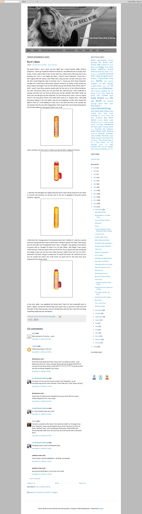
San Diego (99, 124)
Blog (28, 50)
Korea (107, 98)
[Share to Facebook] (35, 319)
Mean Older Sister (106, 104)
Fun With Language (106, 84)
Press (80, 50)
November (98, 310)
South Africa (96, 131)
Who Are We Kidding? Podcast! (51, 50)
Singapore (110, 129)
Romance (94, 122)
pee (105, 118)
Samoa (93, 124)
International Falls (100, 212)
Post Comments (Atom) (43, 487)
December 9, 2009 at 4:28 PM (41, 371)
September (99, 317)
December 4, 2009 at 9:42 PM (41, 339)
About (36, 50)
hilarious (54, 65)
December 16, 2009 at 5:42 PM (41, 436)
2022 (95, 171)
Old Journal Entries (104, 115)
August (97, 320)
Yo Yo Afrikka (99, 255)
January (97, 343)
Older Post (82, 483)
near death (95, 111)
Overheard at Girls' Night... (103, 297)
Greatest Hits (70, 50)
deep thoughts (102, 76)
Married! (110, 101)
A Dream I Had (99, 234)
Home (57, 483)
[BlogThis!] (31, 319)
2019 (95, 174)
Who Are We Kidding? (105, 147)
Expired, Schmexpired (101, 252)
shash (92, 129)
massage (94, 104)
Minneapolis (96, 106)
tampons (99, 138)
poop (106, 120)
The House (103, 140)
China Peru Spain (103, 72)
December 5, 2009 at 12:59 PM (41, 352)
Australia (104, 65)
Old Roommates (100, 306)
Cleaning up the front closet (103, 264)
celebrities (102, 69)
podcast (100, 120)
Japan (111, 95)
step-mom (94, 133)
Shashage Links (100, 129)
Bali (108, 65)
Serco (111, 127)
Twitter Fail (103, 144)
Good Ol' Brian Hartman (102, 220)
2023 (95, 168)
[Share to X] (33, 319)
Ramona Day (99, 270)
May (96, 330)
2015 (95, 187)
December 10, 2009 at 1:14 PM (41, 386)
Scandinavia (108, 124)
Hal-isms (94, 89)
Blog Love (94, 67)
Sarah (34, 421)
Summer (101, 133)
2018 (95, 177)
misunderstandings (101, 108)
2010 (95, 203)
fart (105, 81)
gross (49, 65)
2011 (95, 200)
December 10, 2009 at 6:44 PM (41, 401)
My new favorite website (102, 276)
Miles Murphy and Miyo (102, 240)
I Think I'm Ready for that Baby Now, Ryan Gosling (103, 230)
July (96, 323)
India (98, 95)
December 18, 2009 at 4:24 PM (41, 448)
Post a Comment (35, 479)
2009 (95, 207)
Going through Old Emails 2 (103, 243)
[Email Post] (59, 316)
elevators (94, 78)
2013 (95, 194)
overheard (99, 118)
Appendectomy (102, 60)
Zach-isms (110, 149)
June (96, 326)
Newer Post (31, 483)
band (111, 65)
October (98, 313)
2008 (95, 347)
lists (105, 101)
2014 (95, 190)
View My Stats (95, 159)
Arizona (110, 60)
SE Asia (94, 127)
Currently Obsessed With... (40, 65)
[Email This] (29, 319)
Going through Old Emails (103, 246)
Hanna (100, 89)
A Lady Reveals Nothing (41, 316)
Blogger (101, 508)
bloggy (101, 67)
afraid (93, 60)
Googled (94, 86)
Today (97, 226)
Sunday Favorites (102, 136)
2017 (95, 181)
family (99, 81)
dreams (110, 76)
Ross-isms (101, 122)
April (97, 333)
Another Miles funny (101, 237)
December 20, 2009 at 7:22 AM (41, 461)
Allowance (98, 223)
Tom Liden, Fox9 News (102, 261)
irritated (105, 95)
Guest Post (106, 86)
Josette (34, 346)
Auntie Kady (96, 65)
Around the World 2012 (102, 62)
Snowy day (98, 279)
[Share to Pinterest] (37, 319)
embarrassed (103, 78)
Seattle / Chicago (102, 127)
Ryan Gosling (109, 122)
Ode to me (98, 249)
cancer (93, 69)
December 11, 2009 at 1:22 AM (41, 414)
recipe (111, 120)
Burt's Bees (98, 300)
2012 (95, 197)
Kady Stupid (97, 98)
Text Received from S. (101, 273)
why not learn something (99, 149)
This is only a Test (100, 303)
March (97, 336)
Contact (101, 50)
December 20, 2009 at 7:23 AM (41, 474)
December (98, 210)
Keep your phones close (102, 267)
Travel (87, 50)
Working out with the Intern (103, 258)
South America (107, 131)
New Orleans (105, 111)
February (98, 339)
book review (109, 67)
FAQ (94, 50)
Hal (112, 86)
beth (33, 333)
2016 (95, 184)
